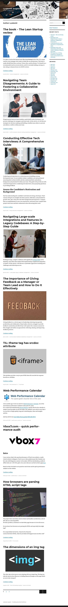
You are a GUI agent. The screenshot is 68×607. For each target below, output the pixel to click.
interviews (14, 210)
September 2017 (54, 82)
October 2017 (53, 81)
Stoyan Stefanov (24, 407)
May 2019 (53, 74)
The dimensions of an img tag (23, 547)
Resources (55, 27)
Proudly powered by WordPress (19, 602)
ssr (21, 420)
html (11, 384)
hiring (10, 210)
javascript (14, 384)
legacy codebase (19, 272)
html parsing (15, 585)
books (11, 74)
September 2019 (54, 71)
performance (14, 420)
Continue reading (7, 70)
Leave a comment (24, 74)
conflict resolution (13, 132)
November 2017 (54, 79)
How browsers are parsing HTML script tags (21, 483)
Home (50, 27)
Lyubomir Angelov (12, 8)
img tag (20, 585)
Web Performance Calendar (22, 390)
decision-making (21, 132)
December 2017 (54, 78)
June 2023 (53, 64)
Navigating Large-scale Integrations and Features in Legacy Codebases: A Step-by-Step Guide (23, 221)
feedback (19, 336)
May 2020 (53, 68)
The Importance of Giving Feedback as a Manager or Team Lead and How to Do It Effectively (22, 283)
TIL (17, 384)
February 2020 (54, 70)
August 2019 (53, 72)
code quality (12, 272)
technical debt (36, 259)
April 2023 (53, 67)
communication (12, 336)
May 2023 (53, 65)
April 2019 (53, 75)
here (44, 462)
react (19, 420)
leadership (27, 132)
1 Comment (21, 384)
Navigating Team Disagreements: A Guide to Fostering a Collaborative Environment (21, 85)
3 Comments (15, 540)
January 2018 (53, 77)
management (16, 74)
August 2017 (53, 84)
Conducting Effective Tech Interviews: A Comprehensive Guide (23, 141)
